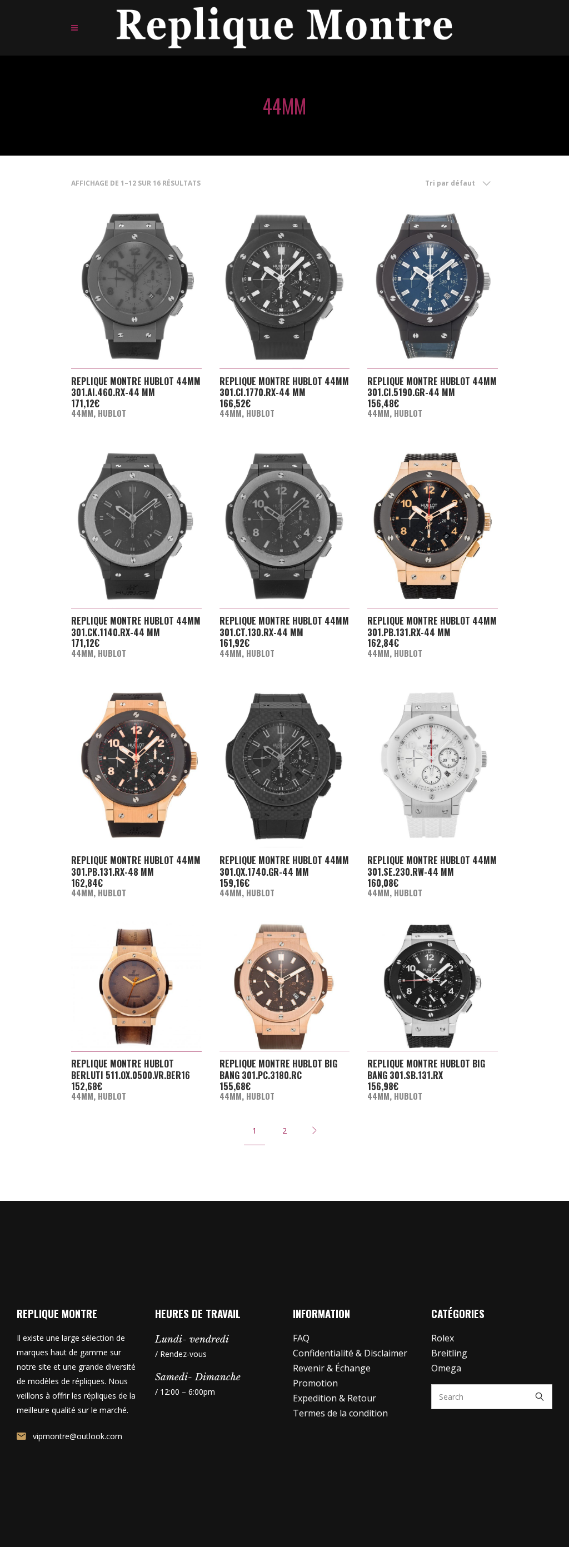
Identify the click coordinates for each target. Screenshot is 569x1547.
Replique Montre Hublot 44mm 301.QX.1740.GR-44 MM (284, 866)
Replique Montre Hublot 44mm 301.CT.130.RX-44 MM (284, 626)
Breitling (449, 1353)
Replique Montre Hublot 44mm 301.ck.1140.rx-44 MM (136, 626)
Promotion (315, 1383)
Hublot (112, 413)
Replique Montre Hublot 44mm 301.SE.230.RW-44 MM (432, 866)
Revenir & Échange (332, 1368)
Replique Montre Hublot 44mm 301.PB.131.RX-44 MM (432, 626)
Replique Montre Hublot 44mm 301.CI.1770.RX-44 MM (284, 387)
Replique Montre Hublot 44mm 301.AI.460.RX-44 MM (136, 387)
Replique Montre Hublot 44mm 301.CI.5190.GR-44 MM (432, 387)
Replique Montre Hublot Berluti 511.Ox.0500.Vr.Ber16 (130, 1069)
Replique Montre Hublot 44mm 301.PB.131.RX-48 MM (136, 866)
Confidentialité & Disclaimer (350, 1353)
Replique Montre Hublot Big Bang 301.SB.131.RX (426, 1069)
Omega (446, 1368)
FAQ (301, 1338)
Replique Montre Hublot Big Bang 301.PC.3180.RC (278, 1069)
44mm (82, 413)
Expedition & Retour (334, 1398)
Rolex (442, 1338)
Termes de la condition (340, 1413)
